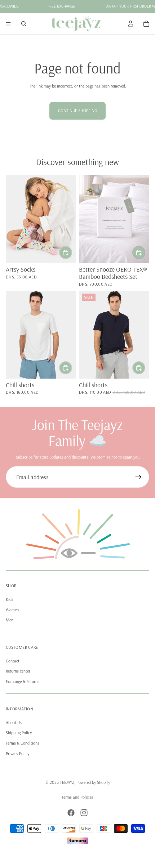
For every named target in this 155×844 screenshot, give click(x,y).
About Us (14, 722)
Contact (12, 661)
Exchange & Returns (22, 681)
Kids (9, 599)
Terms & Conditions (22, 743)
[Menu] (8, 23)
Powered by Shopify (93, 782)
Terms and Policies (77, 797)
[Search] (24, 24)
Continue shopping (77, 110)
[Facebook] (71, 812)
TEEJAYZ (67, 782)
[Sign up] (138, 476)
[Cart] (146, 24)
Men (9, 620)
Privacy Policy (17, 753)
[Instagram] (84, 812)
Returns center (18, 671)
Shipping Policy (19, 733)
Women (12, 609)
